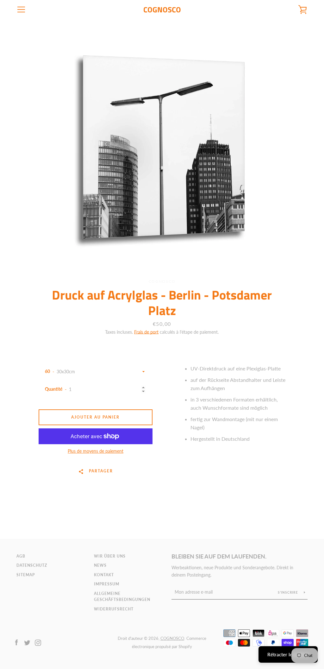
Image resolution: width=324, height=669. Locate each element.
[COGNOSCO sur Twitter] (27, 642)
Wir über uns (110, 556)
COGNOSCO (162, 9)
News (100, 565)
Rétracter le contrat (288, 654)
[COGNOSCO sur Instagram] (38, 642)
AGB (20, 556)
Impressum (106, 584)
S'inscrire (288, 592)
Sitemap (25, 574)
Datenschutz (31, 565)
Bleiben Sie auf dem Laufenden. (218, 556)
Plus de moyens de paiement (95, 451)
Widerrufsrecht (114, 609)
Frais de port (146, 332)
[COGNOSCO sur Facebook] (16, 642)
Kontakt (104, 574)
